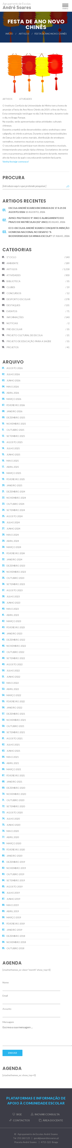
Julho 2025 (13, 448)
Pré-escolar (14, 329)
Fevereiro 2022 (16, 701)
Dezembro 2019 (16, 861)
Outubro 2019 (15, 874)
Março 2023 (14, 621)
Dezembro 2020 (16, 787)
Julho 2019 (13, 892)
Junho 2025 (13, 454)
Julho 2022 (13, 670)
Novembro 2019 (16, 868)
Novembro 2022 (16, 645)
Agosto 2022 (15, 664)
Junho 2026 (13, 380)
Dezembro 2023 (16, 565)
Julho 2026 (13, 374)
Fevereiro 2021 (16, 775)
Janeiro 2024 (14, 559)
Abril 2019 (13, 911)
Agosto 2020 (15, 812)
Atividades (25, 99)
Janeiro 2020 (14, 855)
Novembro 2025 (16, 423)
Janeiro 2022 (14, 707)
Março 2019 (14, 917)
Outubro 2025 (15, 429)
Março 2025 (14, 473)
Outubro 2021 (15, 726)
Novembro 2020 (16, 794)
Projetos (13, 347)
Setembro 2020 (16, 806)
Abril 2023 (13, 615)
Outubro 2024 (15, 503)
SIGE (19, 1114)
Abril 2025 (13, 466)
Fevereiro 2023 (16, 627)
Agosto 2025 (15, 442)
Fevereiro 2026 (16, 405)
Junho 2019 (13, 898)
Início (9, 33)
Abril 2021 (13, 763)
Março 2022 (14, 695)
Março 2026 (14, 399)
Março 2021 (14, 769)
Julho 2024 (13, 522)
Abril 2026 (13, 392)
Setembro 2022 (16, 658)
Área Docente (53, 1120)
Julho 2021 (13, 744)
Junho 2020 (13, 824)
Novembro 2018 (16, 942)
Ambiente (12, 263)
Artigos (24, 33)
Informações (15, 317)
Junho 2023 (13, 602)
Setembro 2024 (16, 510)
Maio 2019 (13, 905)
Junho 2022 (13, 676)
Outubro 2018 (15, 948)
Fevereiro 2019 (16, 923)
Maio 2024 (13, 534)
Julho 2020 (13, 818)
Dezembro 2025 (16, 417)
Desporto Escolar (18, 299)
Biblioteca (13, 281)
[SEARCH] (67, 186)
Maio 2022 (13, 682)
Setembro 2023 (16, 584)
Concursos (14, 293)
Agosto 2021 (15, 738)
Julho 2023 (13, 596)
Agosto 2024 (15, 516)
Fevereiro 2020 (16, 849)
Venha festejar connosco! (16, 161)
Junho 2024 (13, 528)
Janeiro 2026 (14, 411)
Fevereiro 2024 (16, 553)
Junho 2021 (13, 750)
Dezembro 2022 (16, 639)
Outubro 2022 (15, 652)
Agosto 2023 (15, 590)
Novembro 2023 (16, 571)
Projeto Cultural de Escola (25, 335)
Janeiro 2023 (14, 633)
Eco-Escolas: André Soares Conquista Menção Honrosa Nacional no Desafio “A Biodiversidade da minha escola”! (39, 232)
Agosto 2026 (15, 368)
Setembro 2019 (16, 880)
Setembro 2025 (16, 436)
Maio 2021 (13, 756)
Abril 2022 (13, 689)
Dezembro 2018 (16, 935)
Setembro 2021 (16, 732)
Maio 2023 (13, 608)
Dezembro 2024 (16, 491)
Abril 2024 (13, 540)
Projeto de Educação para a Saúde (29, 341)
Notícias (12, 323)
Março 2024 (14, 547)
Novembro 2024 (16, 497)
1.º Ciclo (11, 257)
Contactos (21, 1120)
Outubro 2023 (15, 578)
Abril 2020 (13, 837)
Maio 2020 (13, 831)
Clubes (11, 287)
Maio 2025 (13, 460)
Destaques (13, 305)
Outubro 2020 (15, 800)
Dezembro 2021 (16, 713)
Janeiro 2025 (14, 485)
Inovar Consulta (47, 1114)
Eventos (12, 311)
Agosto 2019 (15, 886)
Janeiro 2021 (14, 781)
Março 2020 (14, 843)
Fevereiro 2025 (16, 479)
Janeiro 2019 (14, 929)
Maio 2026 (13, 386)
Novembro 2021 (16, 719)
